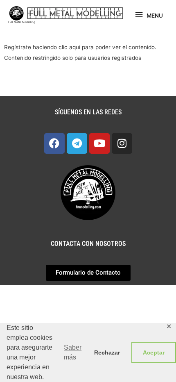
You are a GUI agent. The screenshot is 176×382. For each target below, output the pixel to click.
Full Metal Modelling (21, 22)
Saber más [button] (72, 352)
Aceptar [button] (154, 352)
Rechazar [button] (107, 352)
